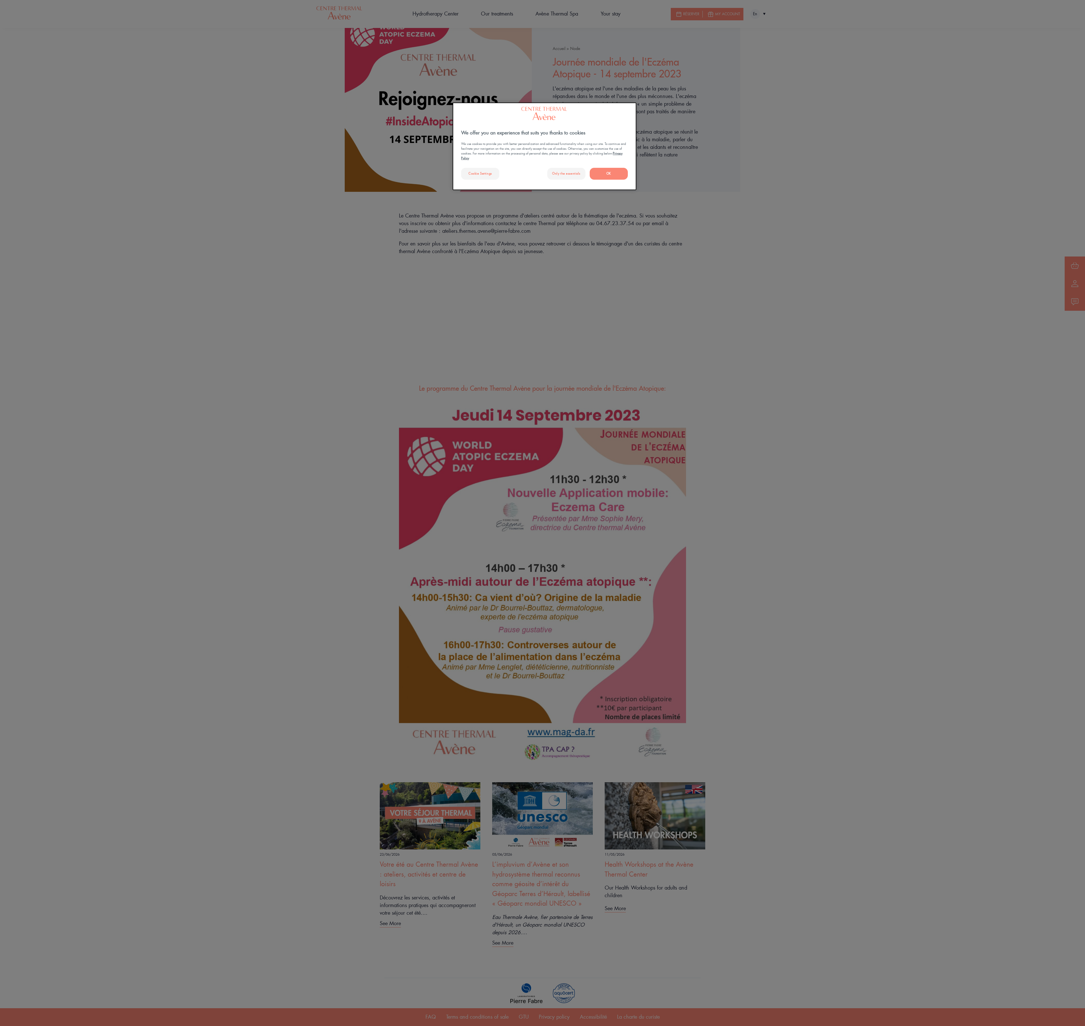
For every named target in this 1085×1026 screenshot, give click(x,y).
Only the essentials (566, 173)
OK (608, 173)
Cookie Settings (480, 173)
